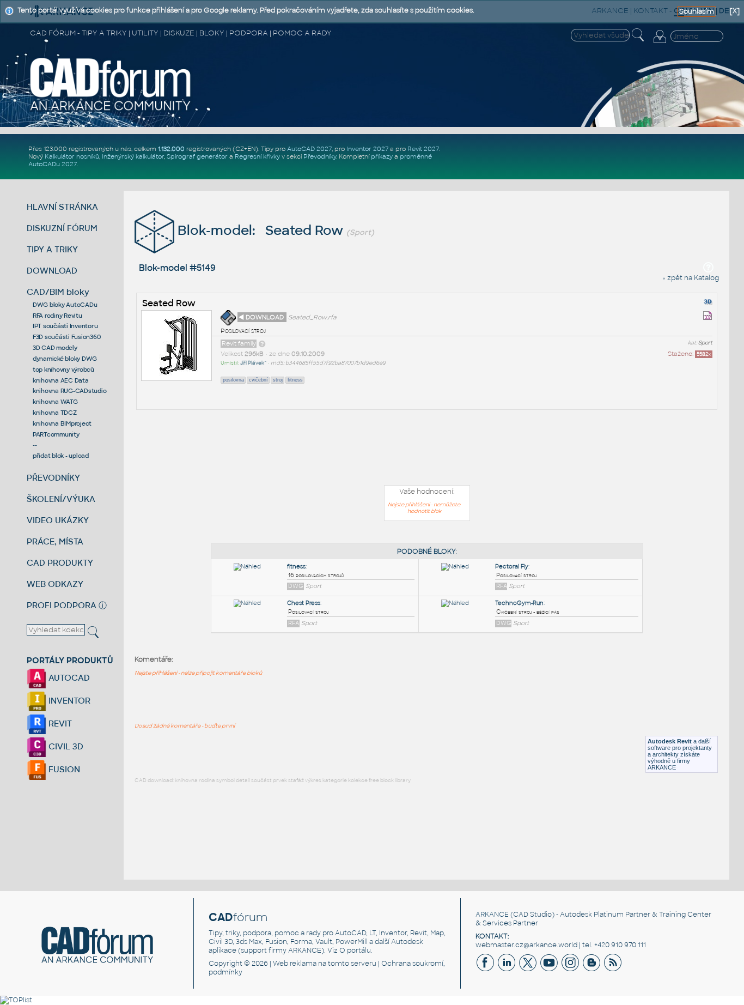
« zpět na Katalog (690, 278)
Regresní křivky (257, 156)
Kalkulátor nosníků (72, 156)
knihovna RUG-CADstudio (70, 391)
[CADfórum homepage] (111, 110)
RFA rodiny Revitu (57, 315)
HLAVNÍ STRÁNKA (62, 207)
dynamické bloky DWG (65, 358)
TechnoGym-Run (519, 603)
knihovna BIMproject (62, 423)
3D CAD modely (55, 348)
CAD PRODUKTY (60, 563)
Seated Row (169, 303)
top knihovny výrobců (63, 369)
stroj (278, 380)
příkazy (382, 156)
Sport (705, 343)
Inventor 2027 (367, 149)
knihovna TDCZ (55, 412)
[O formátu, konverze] (262, 343)
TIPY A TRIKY (52, 249)
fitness (295, 380)
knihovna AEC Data (61, 380)
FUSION (63, 769)
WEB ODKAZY (55, 584)
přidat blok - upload (61, 455)
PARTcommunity (56, 434)
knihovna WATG (55, 401)
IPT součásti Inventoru (65, 326)
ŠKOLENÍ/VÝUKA (61, 499)
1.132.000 (171, 149)
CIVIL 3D (64, 746)
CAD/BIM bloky (58, 292)
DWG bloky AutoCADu (65, 304)
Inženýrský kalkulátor (133, 156)
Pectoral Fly (511, 566)
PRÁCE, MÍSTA (55, 541)
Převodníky (319, 156)
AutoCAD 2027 (309, 149)
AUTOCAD (68, 678)
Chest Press (303, 603)
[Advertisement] (427, 449)
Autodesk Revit (670, 741)
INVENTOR (68, 700)
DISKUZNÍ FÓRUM (62, 228)
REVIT (59, 723)
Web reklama (294, 963)
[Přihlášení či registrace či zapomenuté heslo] (659, 43)
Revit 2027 (423, 149)
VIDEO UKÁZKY (58, 520)
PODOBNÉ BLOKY (426, 551)
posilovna (233, 380)
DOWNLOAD (52, 270)
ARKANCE (492, 914)
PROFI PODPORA (61, 605)
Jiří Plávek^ (253, 363)
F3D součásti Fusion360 (67, 337)
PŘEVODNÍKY (53, 478)
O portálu (355, 950)
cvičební (258, 380)
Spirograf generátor (197, 156)
